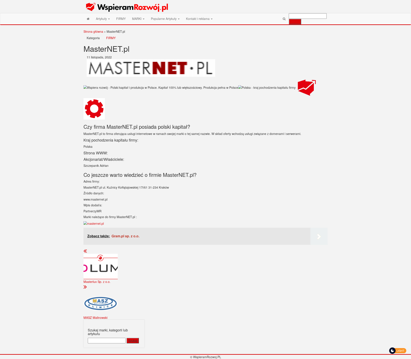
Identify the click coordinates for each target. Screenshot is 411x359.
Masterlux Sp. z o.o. (96, 281)
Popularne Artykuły (164, 18)
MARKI (137, 18)
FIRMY (121, 18)
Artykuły (102, 18)
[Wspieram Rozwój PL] (88, 18)
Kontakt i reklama (198, 18)
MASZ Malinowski (95, 317)
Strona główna (93, 31)
